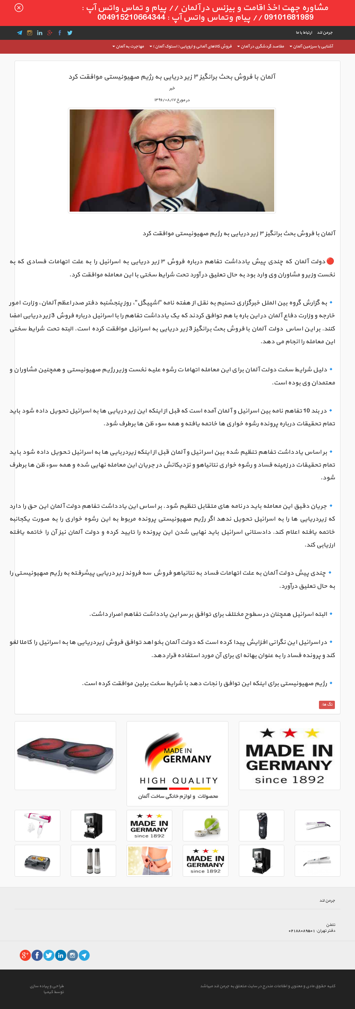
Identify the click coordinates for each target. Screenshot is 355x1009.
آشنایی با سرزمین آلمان (313, 46)
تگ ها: (326, 704)
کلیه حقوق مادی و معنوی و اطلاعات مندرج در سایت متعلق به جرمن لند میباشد (267, 986)
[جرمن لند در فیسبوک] (37, 955)
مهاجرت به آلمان (130, 46)
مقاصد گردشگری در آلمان (262, 46)
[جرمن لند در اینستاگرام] (72, 955)
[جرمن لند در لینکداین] (60, 955)
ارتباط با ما (304, 32)
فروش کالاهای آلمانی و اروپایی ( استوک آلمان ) (192, 46)
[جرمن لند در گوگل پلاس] (25, 955)
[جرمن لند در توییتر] (48, 955)
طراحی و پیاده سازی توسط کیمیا (46, 989)
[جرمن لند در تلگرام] (84, 955)
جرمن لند (325, 32)
